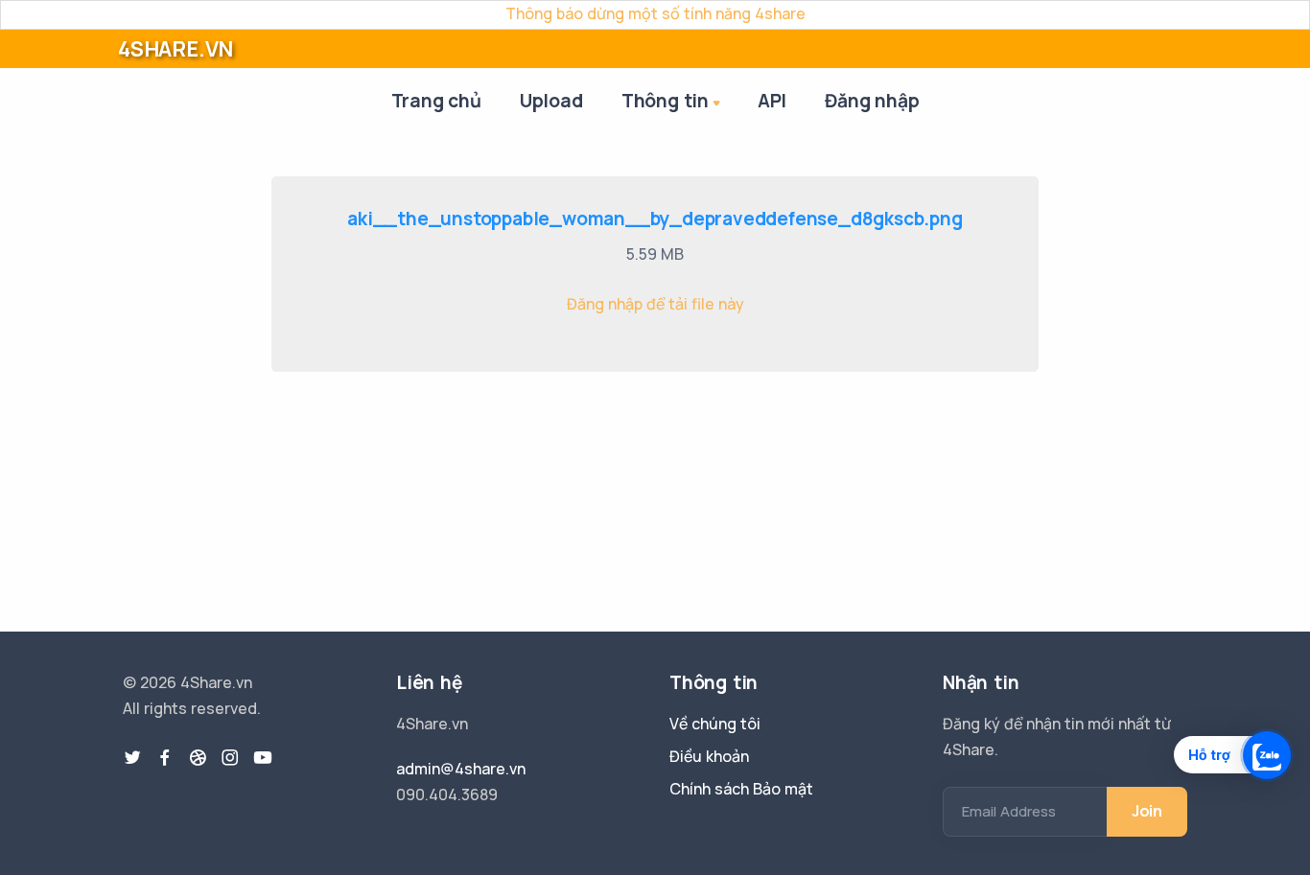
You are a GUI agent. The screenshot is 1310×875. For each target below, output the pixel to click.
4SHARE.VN (175, 49)
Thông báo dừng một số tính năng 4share (655, 13)
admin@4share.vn (461, 768)
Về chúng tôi (714, 723)
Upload (551, 100)
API (772, 100)
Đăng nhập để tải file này (655, 303)
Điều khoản (709, 756)
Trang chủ (436, 100)
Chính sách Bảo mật (741, 788)
